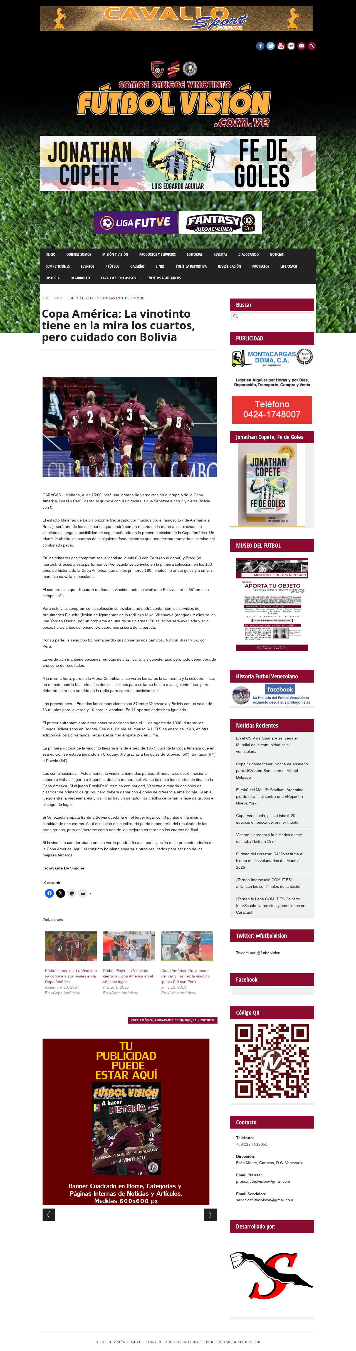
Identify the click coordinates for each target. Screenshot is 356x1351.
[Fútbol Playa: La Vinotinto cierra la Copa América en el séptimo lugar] (129, 946)
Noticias (277, 254)
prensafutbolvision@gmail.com (263, 1181)
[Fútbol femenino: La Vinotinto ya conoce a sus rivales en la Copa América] (71, 946)
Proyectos (260, 266)
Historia (53, 277)
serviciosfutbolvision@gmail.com (264, 1200)
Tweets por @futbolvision (258, 953)
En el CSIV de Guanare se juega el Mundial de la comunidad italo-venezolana (267, 745)
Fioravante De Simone (123, 298)
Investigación (229, 266)
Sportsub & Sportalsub (237, 1342)
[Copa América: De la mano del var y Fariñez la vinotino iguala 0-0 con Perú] (187, 946)
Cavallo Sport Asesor (118, 277)
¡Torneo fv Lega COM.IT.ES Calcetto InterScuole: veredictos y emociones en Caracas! (270, 905)
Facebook (260, 46)
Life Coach (288, 266)
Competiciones (58, 266)
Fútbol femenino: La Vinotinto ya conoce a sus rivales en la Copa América (71, 976)
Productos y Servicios (157, 254)
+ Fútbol (112, 266)
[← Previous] (49, 1215)
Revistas (220, 254)
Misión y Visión (115, 254)
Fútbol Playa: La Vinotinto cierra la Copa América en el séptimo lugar (128, 976)
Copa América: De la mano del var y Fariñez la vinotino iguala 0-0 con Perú (185, 976)
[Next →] (210, 1215)
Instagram (291, 46)
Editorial (194, 254)
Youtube (281, 46)
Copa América (142, 1020)
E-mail (302, 46)
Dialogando (248, 254)
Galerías (137, 266)
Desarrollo (80, 277)
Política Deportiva (191, 266)
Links (160, 266)
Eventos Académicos (164, 277)
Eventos (87, 266)
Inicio (50, 254)
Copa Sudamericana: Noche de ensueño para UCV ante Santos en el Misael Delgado (272, 770)
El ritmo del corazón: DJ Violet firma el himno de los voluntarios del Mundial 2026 (269, 860)
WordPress (194, 1342)
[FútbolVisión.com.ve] (178, 126)
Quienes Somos (78, 254)
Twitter (270, 46)
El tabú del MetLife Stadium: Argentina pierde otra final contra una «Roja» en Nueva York (269, 796)
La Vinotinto (203, 1020)
